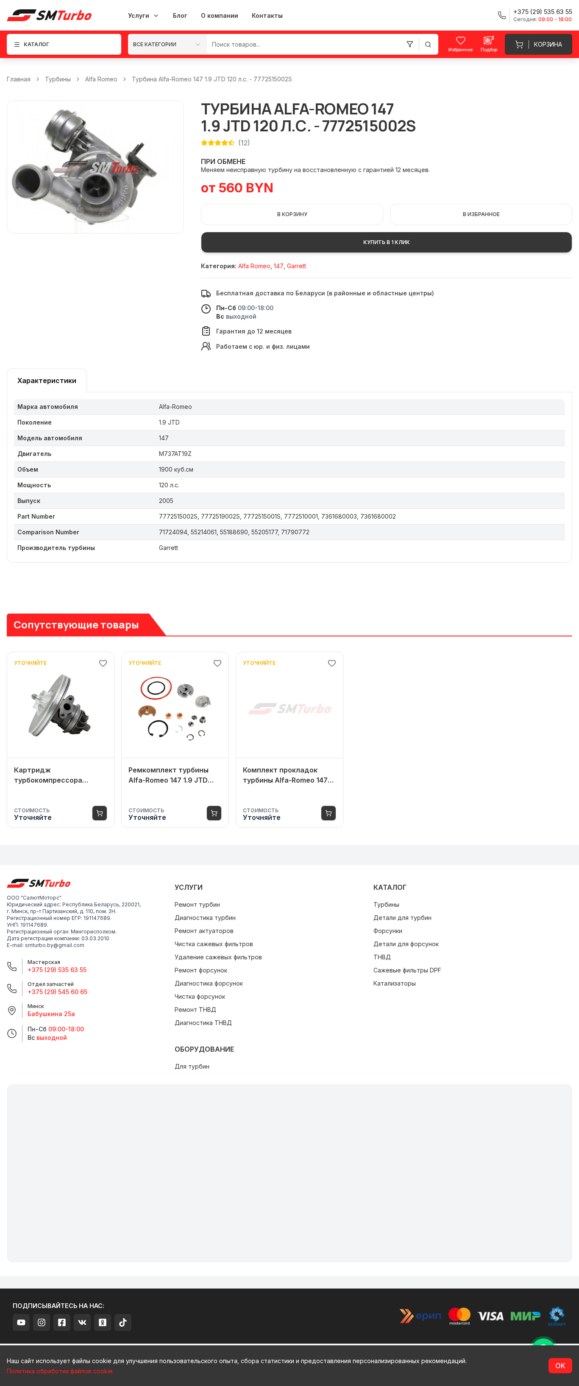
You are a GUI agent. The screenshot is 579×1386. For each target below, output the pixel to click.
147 (279, 265)
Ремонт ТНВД (195, 1009)
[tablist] (47, 380)
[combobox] (167, 44)
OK (560, 1365)
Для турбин (192, 1066)
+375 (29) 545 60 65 (57, 991)
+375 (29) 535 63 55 (57, 969)
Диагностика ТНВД (203, 1022)
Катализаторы (394, 983)
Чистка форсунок (200, 996)
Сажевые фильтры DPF (407, 970)
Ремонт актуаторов (204, 930)
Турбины (58, 79)
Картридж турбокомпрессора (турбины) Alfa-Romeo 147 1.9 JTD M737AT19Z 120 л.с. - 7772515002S (60, 775)
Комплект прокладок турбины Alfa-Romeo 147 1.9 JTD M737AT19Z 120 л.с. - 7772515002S (289, 775)
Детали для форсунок (406, 943)
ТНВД (382, 957)
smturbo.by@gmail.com (54, 945)
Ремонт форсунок (201, 970)
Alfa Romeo (101, 79)
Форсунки (387, 930)
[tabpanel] (289, 477)
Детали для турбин (402, 917)
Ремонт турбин (197, 904)
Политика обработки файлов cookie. (60, 1371)
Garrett (296, 265)
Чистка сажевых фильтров (214, 943)
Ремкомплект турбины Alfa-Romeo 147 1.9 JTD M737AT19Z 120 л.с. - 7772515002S (168, 775)
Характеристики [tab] (46, 380)
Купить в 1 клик (386, 242)
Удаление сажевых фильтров (218, 957)
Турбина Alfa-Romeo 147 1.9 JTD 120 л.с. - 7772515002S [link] (212, 79)
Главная (19, 79)
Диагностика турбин (205, 917)
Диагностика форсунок (209, 983)
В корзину (292, 214)
